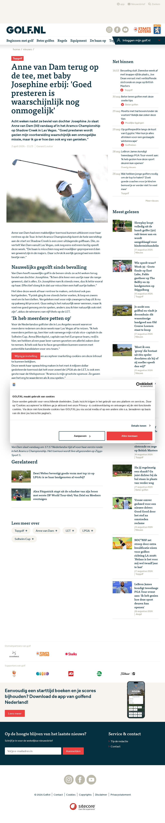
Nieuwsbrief (138, 4)
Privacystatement (121, 794)
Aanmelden (73, 751)
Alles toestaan (129, 436)
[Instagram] (109, 31)
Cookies (71, 794)
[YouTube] (125, 31)
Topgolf (19, 530)
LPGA (86, 530)
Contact (116, 746)
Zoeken (156, 4)
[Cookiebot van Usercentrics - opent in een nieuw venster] (138, 384)
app (122, 4)
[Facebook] (117, 31)
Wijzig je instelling (26, 356)
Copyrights (85, 794)
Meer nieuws (152, 200)
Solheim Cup (22, 539)
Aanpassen (80, 436)
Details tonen (138, 425)
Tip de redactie (119, 741)
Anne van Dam (45, 530)
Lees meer (15, 713)
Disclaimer (101, 794)
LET (68, 530)
